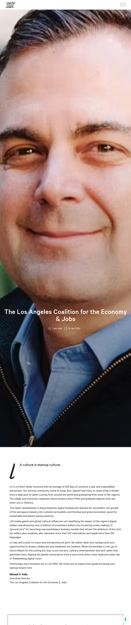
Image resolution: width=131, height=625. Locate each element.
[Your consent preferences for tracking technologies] (125, 619)
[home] (10, 4)
